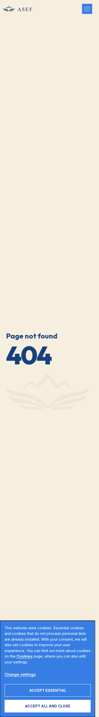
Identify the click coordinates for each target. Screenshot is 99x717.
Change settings (20, 674)
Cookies (24, 656)
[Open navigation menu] (87, 9)
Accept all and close (47, 706)
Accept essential (47, 690)
